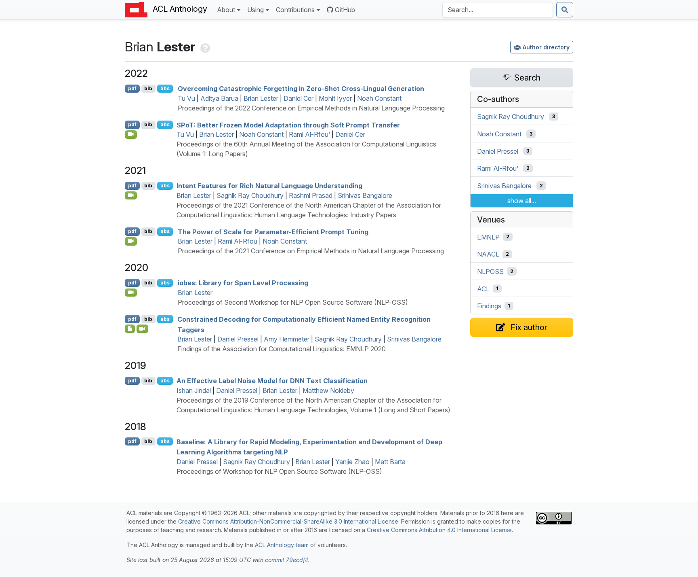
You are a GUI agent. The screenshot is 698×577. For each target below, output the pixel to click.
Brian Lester (261, 98)
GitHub (345, 10)
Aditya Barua (219, 98)
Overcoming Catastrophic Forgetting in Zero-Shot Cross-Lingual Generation (301, 89)
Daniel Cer (298, 98)
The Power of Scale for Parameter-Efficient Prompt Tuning (273, 231)
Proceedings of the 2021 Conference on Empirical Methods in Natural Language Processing (311, 251)
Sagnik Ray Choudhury (250, 195)
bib (148, 88)
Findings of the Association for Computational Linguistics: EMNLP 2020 (281, 349)
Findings (489, 306)
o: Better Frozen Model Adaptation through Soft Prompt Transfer (288, 125)
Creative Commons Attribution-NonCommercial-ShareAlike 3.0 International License (288, 521)
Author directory (546, 47)
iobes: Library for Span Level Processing (243, 283)
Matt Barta (390, 462)
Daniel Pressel (238, 339)
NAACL (488, 254)
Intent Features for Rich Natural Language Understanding (269, 186)
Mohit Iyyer (335, 98)
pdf (132, 88)
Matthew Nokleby (328, 390)
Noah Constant (379, 98)
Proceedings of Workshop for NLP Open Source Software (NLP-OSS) (279, 471)
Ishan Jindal (194, 390)
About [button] (226, 10)
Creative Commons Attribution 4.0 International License (439, 529)
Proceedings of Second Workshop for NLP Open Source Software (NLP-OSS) (293, 302)
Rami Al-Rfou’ (309, 134)
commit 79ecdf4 (286, 559)
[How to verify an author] (204, 47)
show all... (521, 201)
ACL (483, 288)
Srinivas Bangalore (365, 195)
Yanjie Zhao (352, 462)
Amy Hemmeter (286, 339)
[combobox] (497, 9)
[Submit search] (564, 9)
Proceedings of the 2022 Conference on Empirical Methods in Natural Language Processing (311, 108)
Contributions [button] (295, 10)
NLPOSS (490, 271)
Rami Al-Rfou (237, 241)
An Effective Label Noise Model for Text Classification (272, 381)
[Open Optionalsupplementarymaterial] (130, 329)
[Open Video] (131, 134)
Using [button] (255, 10)
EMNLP (488, 237)
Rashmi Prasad (310, 195)
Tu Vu (186, 98)
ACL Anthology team (282, 544)
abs (165, 88)
